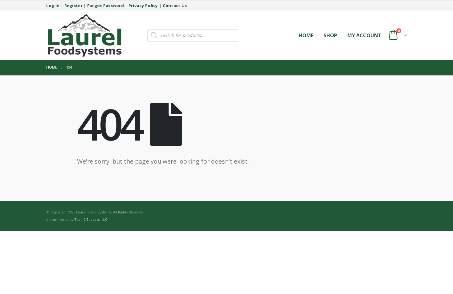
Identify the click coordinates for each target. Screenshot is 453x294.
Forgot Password (105, 5)
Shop (330, 35)
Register (73, 5)
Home (306, 35)
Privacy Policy (143, 5)
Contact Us (175, 5)
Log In (53, 5)
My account (364, 35)
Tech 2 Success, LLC (90, 219)
